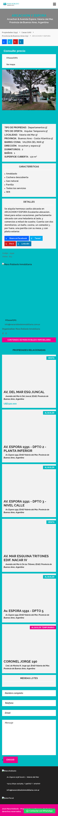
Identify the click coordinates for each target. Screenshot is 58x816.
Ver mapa (10, 64)
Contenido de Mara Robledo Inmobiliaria (29, 340)
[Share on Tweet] (10, 41)
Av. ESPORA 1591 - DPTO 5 (24, 611)
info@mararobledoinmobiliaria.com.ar (22, 324)
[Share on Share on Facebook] (4, 41)
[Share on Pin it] (15, 41)
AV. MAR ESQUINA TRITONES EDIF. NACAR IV (26, 558)
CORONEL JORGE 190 (20, 661)
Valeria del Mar (27, 135)
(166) (26, 32)
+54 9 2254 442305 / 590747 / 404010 (23, 784)
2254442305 (12, 58)
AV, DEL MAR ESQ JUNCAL (24, 392)
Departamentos (36, 127)
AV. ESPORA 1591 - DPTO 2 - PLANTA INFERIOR (25, 449)
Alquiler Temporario (35, 131)
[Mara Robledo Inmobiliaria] (29, 290)
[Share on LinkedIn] (21, 41)
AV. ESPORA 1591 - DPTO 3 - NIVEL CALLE (25, 503)
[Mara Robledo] (10, 4)
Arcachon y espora (28, 145)
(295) (10, 32)
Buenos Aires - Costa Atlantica (34, 138)
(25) (15, 36)
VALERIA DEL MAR (32, 142)
